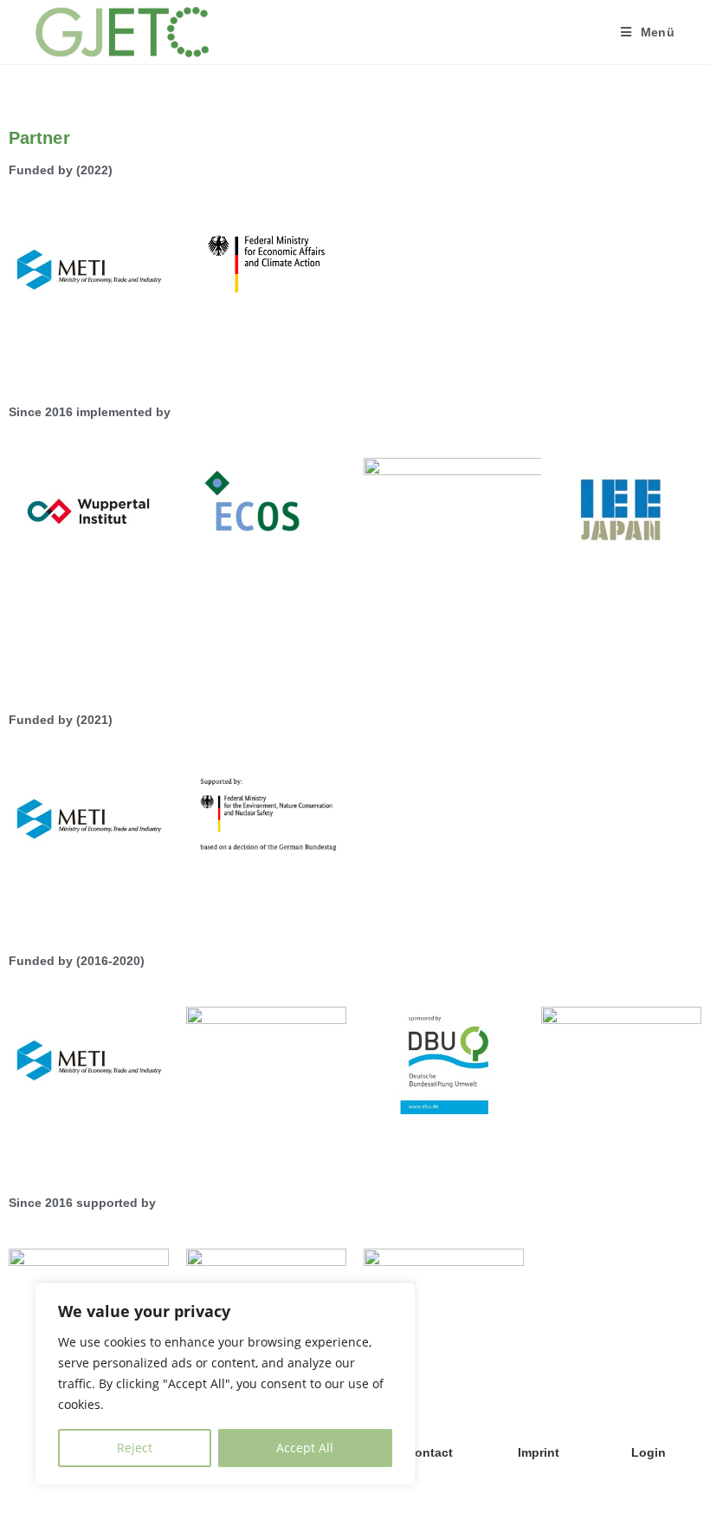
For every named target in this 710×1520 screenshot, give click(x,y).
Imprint (538, 1452)
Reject (134, 1447)
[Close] (397, 1297)
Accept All (304, 1447)
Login (648, 1452)
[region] (225, 1383)
